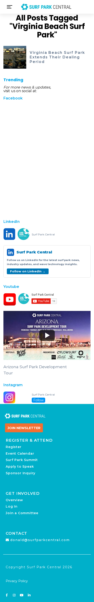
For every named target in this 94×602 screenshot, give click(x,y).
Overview (14, 500)
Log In (12, 506)
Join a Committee (22, 513)
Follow (38, 400)
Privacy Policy (17, 581)
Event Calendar (20, 453)
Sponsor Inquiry (20, 473)
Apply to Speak (20, 466)
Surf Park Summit (22, 460)
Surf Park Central (43, 234)
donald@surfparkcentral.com (40, 540)
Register (13, 447)
